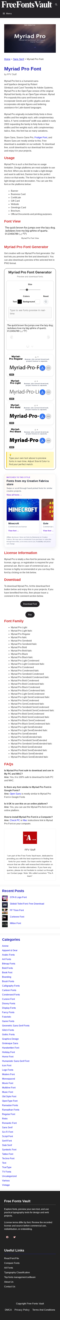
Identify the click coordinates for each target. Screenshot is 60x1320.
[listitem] (23, 516)
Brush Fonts (8, 981)
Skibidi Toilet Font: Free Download (27, 904)
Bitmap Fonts (8, 963)
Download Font (30, 604)
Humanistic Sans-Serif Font (15, 1061)
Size (30, 284)
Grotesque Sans (10, 1043)
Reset (46, 296)
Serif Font (7, 1141)
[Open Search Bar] (56, 4)
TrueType (6, 1167)
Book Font (7, 972)
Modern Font (8, 1074)
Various (6, 1180)
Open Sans (15, 794)
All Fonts (8, 1268)
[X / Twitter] (14, 1237)
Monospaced (8, 1079)
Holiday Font (8, 1052)
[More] (48, 368)
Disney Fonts (8, 1003)
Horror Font (7, 1056)
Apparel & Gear (9, 950)
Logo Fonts (7, 1070)
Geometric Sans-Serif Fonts (15, 1025)
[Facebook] (7, 1237)
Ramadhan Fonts (10, 1110)
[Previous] (11, 336)
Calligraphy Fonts (11, 986)
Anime (5, 946)
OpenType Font (9, 1101)
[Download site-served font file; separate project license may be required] (42, 368)
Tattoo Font (7, 1154)
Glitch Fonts (8, 1030)
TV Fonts (6, 1172)
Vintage (6, 1185)
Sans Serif (18, 59)
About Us (8, 1282)
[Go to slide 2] (32, 346)
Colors (26, 296)
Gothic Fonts (8, 1034)
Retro (5, 1118)
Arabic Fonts (8, 955)
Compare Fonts (12, 1263)
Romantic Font (9, 1123)
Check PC (15, 820)
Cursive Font (8, 999)
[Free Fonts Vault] (26, 4)
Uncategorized (9, 1176)
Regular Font (8, 1114)
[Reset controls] (45, 301)
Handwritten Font (10, 1048)
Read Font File (11, 1258)
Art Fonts (6, 959)
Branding (6, 977)
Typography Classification (17, 1272)
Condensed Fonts (11, 994)
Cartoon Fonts (9, 990)
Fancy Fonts (8, 1012)
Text (4, 1163)
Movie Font (7, 1083)
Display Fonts (9, 1008)
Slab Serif (7, 1145)
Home (7, 59)
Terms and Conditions (43, 1310)
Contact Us (9, 1286)
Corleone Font (17, 917)
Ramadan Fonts (10, 1105)
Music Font (7, 1092)
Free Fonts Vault (35, 1303)
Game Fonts (8, 1021)
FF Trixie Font (17, 910)
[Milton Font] (5, 925)
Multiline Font (8, 1087)
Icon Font (6, 1065)
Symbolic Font (9, 1149)
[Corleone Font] (5, 918)
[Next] (48, 336)
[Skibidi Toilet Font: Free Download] (5, 905)
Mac (25, 820)
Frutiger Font (40, 137)
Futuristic (6, 1017)
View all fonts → (14, 495)
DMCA (8, 1310)
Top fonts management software (20, 1277)
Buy (30, 614)
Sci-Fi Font (7, 1132)
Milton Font (15, 923)
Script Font (7, 1136)
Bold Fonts (7, 968)
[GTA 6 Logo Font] (5, 899)
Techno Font (8, 1158)
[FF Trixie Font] (5, 912)
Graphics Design (10, 1039)
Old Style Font (9, 1096)
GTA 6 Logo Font (18, 897)
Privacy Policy (22, 1310)
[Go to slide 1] (28, 346)
